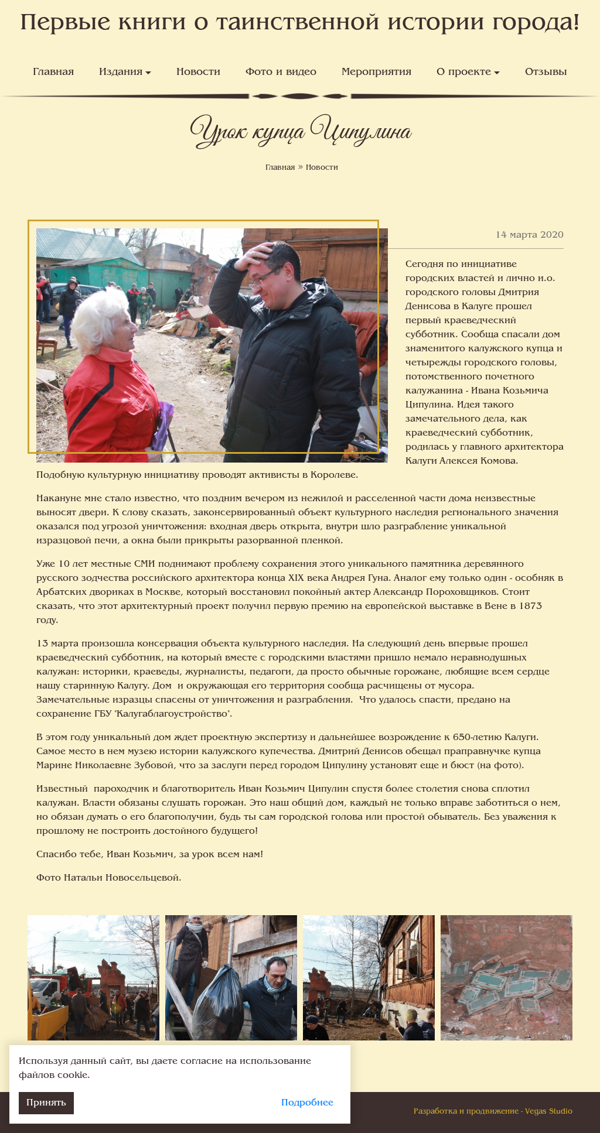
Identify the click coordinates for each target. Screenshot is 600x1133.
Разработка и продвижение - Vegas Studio (493, 1111)
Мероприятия (376, 72)
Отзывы (546, 72)
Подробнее (307, 1103)
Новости (198, 72)
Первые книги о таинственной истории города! (300, 23)
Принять (46, 1103)
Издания (120, 72)
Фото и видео (281, 72)
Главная (53, 72)
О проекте (464, 72)
